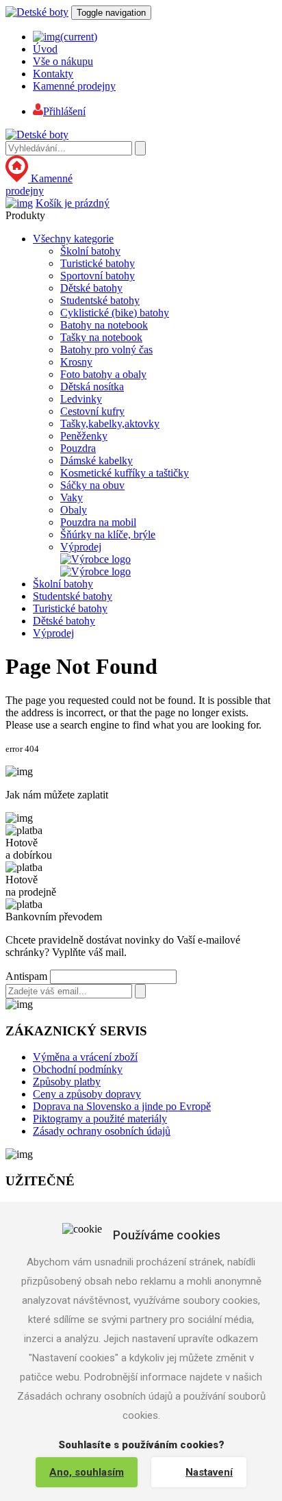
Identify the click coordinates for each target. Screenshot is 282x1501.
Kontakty (53, 73)
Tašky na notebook (101, 337)
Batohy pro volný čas (106, 349)
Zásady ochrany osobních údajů (101, 1131)
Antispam (26, 976)
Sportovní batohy (97, 275)
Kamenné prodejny (74, 86)
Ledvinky (81, 399)
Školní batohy (90, 251)
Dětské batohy (91, 288)
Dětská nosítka (92, 386)
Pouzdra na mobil (98, 522)
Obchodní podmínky (78, 1069)
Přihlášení (64, 111)
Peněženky (83, 436)
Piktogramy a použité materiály (100, 1118)
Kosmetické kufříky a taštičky (124, 473)
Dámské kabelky (96, 460)
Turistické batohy (97, 263)
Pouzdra (78, 448)
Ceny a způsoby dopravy (87, 1094)
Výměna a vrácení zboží (85, 1057)
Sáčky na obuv (92, 485)
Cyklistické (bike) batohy (114, 312)
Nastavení (209, 1472)
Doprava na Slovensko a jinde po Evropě (122, 1106)
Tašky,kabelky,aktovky (109, 423)
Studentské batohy (100, 300)
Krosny (76, 362)
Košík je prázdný (73, 203)
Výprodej (80, 547)
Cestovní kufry (92, 411)
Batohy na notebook (104, 325)
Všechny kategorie (73, 238)
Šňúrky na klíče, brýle (107, 534)
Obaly (73, 510)
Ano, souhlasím (86, 1472)
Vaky (71, 497)
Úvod (45, 49)
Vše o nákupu (63, 61)
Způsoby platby (67, 1081)
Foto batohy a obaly (103, 374)
